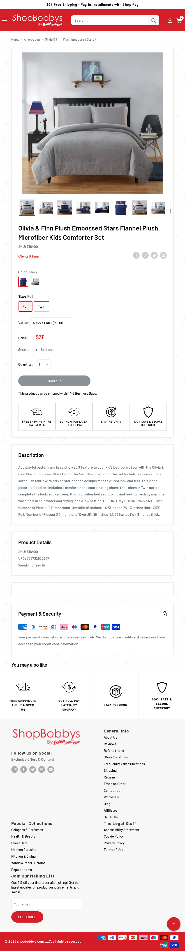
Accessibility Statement (121, 830)
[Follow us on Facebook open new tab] (23, 769)
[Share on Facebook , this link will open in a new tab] (136, 255)
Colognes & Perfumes (27, 830)
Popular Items (21, 870)
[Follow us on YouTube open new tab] (50, 769)
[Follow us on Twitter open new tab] (32, 769)
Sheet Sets (19, 843)
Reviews (110, 744)
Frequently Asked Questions (124, 764)
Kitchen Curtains (23, 849)
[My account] (170, 20)
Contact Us (112, 790)
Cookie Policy (114, 836)
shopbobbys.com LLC (34, 941)
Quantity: (25, 364)
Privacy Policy (114, 843)
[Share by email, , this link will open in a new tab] (163, 255)
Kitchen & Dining (23, 856)
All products (32, 39)
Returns (110, 777)
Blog (107, 804)
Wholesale (111, 797)
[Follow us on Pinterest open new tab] (41, 769)
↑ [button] (174, 924)
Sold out (54, 381)
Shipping (110, 770)
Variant (24, 322)
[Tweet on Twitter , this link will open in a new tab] (154, 255)
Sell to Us (111, 817)
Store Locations (116, 757)
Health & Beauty (23, 836)
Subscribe (27, 917)
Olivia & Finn (28, 256)
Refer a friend (114, 750)
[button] (179, 20)
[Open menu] (4, 20)
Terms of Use (113, 849)
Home (15, 39)
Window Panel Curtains (28, 863)
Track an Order (115, 784)
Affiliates (110, 810)
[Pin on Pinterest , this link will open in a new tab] (145, 255)
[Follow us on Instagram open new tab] (14, 769)
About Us (110, 737)
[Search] (153, 20)
